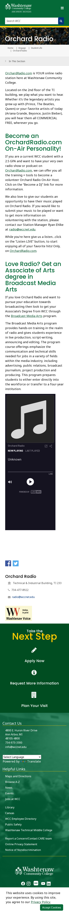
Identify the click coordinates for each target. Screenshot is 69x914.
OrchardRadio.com (18, 73)
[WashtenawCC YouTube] (43, 884)
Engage (22, 48)
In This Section (17, 61)
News (8, 787)
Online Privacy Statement (21, 844)
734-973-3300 (13, 742)
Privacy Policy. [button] (41, 902)
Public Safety (13, 824)
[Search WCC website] (61, 21)
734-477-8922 (19, 590)
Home (10, 48)
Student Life (36, 48)
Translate (34, 761)
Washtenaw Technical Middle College (28, 830)
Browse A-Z (12, 782)
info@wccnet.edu (15, 747)
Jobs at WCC (12, 799)
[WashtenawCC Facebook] (23, 884)
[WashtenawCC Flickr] (36, 884)
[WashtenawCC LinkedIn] (48, 884)
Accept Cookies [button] (51, 907)
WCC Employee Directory (20, 819)
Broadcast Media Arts (26, 316)
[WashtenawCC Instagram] (28, 884)
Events (9, 793)
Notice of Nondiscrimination (23, 850)
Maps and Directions (18, 776)
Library (9, 807)
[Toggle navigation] (62, 8)
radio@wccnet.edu (22, 229)
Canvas (9, 813)
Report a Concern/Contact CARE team (28, 838)
